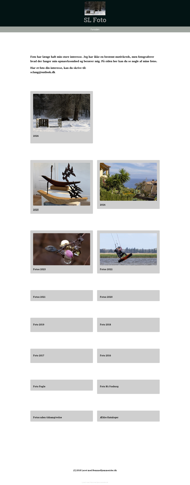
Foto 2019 (38, 324)
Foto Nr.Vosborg (109, 386)
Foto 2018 (105, 324)
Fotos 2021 (39, 296)
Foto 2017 (38, 355)
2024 (102, 204)
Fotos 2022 (106, 269)
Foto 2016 (105, 355)
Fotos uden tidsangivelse (47, 417)
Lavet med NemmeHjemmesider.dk (95, 482)
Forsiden (95, 29)
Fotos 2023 (39, 269)
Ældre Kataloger (109, 417)
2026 (36, 135)
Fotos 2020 (106, 296)
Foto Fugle (39, 386)
